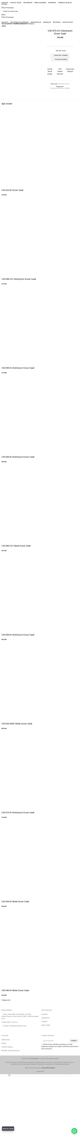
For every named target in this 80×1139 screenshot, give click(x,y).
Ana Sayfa (4, 23)
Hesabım (44, 1014)
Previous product (74, 24)
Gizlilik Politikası (7, 1047)
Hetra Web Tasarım (48, 1068)
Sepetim (44, 1021)
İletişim (3, 1043)
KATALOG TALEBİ (8, 1128)
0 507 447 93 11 (23, 0)
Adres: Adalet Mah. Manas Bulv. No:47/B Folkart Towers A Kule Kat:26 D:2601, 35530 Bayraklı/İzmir (19, 1016)
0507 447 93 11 (48, 5)
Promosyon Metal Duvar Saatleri (18, 23)
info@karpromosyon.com (10, 0)
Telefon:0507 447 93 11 (9, 1022)
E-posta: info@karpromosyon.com (14, 1026)
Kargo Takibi (45, 1025)
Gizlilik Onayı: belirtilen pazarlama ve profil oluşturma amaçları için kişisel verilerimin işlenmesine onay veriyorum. (59, 1047)
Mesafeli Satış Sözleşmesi (10, 1050)
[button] (74, 1131)
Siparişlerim (45, 1018)
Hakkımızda (5, 1040)
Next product (78, 24)
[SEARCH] (75, 11)
